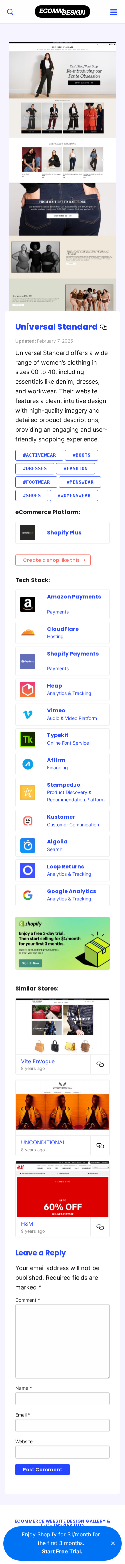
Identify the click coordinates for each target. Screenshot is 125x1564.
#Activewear (39, 455)
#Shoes (32, 495)
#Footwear (36, 482)
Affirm (56, 760)
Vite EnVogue (38, 1061)
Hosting (55, 636)
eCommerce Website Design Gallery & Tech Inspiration (63, 1523)
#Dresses (35, 468)
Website (24, 1441)
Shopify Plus (64, 532)
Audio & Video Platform (72, 718)
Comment (27, 1300)
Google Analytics (71, 891)
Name (23, 1388)
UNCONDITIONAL (43, 1142)
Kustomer (61, 817)
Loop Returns (65, 866)
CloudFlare (63, 629)
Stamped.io (63, 785)
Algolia (57, 841)
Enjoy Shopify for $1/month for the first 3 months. (61, 1543)
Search (54, 849)
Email (22, 1415)
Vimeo (56, 710)
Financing (57, 767)
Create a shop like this (51, 560)
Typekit (58, 735)
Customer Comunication (73, 824)
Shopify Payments (73, 654)
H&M (27, 1223)
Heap (54, 686)
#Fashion (76, 468)
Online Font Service (68, 743)
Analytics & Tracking (69, 693)
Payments (58, 612)
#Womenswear (74, 495)
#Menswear (80, 482)
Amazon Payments (74, 597)
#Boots (82, 455)
